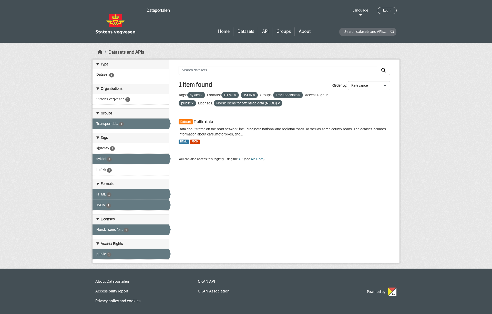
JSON (195, 141)
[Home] (99, 52)
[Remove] (201, 95)
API (265, 31)
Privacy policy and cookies (117, 301)
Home (224, 31)
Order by (339, 85)
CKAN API (206, 281)
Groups (283, 31)
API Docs (257, 159)
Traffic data (203, 121)
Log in (387, 10)
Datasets (246, 31)
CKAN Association (213, 291)
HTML (183, 141)
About (305, 31)
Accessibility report (111, 291)
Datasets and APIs (126, 52)
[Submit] (383, 70)
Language (360, 10)
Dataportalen (158, 10)
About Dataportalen (112, 281)
